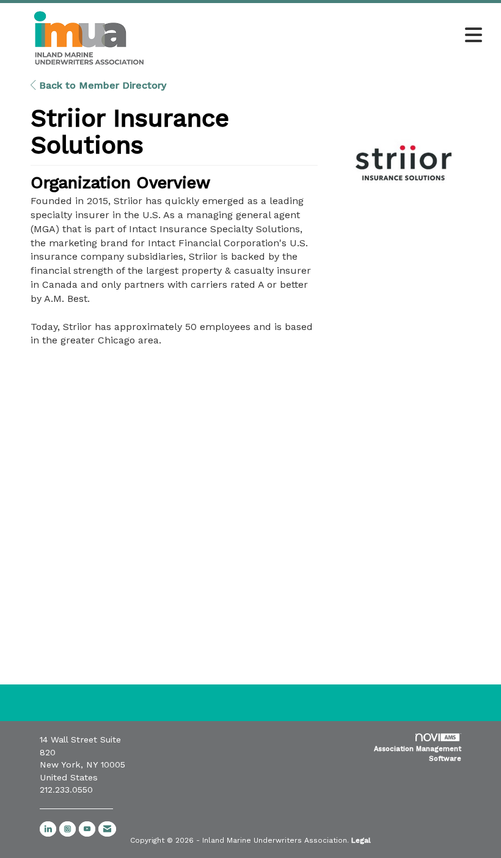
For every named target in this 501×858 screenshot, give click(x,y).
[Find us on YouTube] (87, 829)
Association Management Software (417, 754)
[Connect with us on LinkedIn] (48, 829)
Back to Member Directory (101, 85)
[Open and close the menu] (328, 36)
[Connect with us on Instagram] (67, 829)
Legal (361, 840)
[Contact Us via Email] (107, 829)
